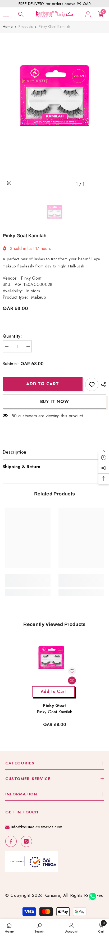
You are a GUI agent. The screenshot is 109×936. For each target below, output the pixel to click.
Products (26, 26)
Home (7, 26)
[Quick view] (72, 680)
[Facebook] (11, 841)
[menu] (6, 14)
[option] (54, 112)
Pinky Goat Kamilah (54, 712)
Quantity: (12, 336)
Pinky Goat (31, 278)
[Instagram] (26, 841)
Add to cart (42, 384)
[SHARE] (102, 384)
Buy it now (54, 401)
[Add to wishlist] (91, 384)
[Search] (21, 14)
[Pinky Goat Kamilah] (54, 660)
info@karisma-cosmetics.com (36, 827)
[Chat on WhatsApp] (92, 894)
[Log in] (88, 14)
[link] (28, 584)
